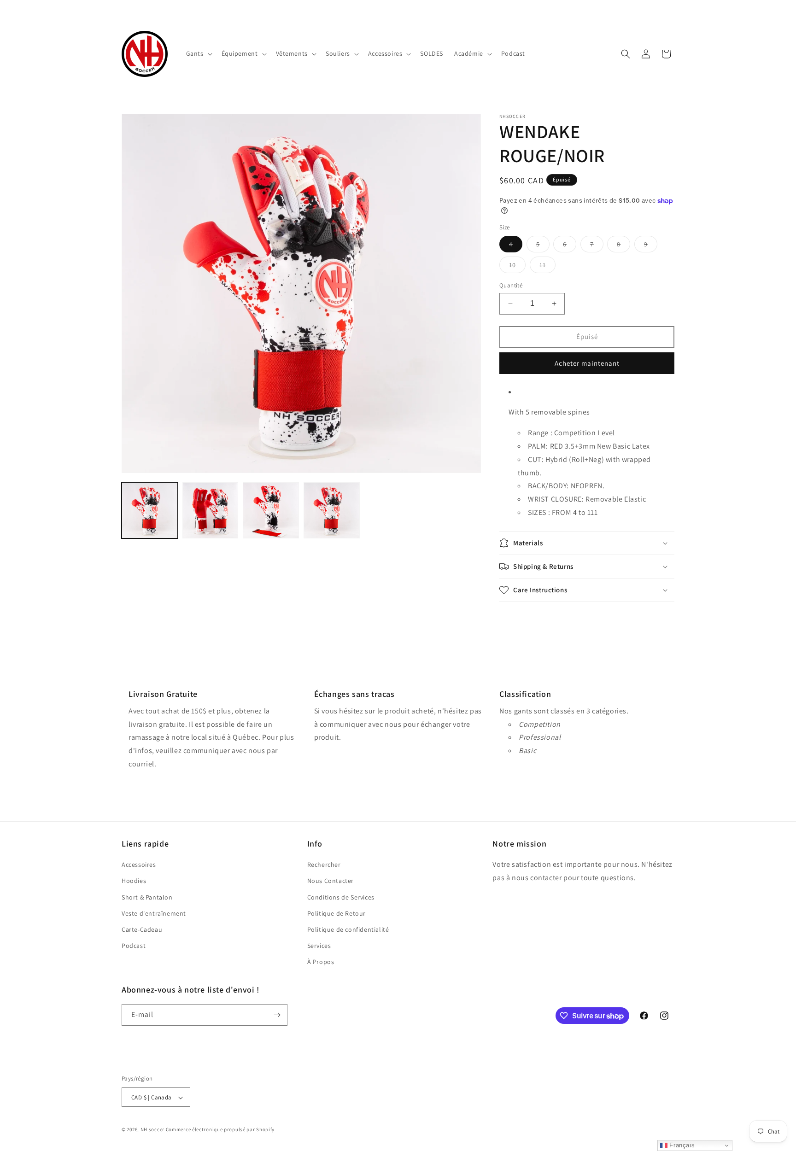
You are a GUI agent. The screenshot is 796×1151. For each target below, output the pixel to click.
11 (547, 266)
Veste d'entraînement (154, 913)
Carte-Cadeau (142, 929)
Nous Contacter (330, 881)
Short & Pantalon (147, 897)
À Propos (320, 962)
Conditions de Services (341, 897)
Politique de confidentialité (348, 929)
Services (319, 945)
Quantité (510, 285)
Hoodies (134, 881)
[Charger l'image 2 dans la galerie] (210, 510)
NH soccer (152, 1130)
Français (681, 1145)
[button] (198, 53)
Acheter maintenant (587, 363)
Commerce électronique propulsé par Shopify (220, 1130)
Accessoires (139, 864)
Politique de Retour (336, 913)
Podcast (134, 945)
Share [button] (518, 618)
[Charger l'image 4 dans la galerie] (332, 510)
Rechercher (324, 864)
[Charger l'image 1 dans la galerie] (150, 510)
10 (517, 266)
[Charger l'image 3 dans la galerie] (271, 510)
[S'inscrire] (277, 1015)
